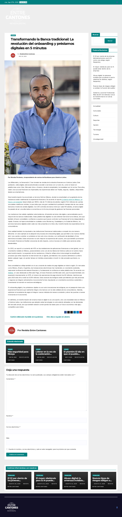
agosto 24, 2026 (71, 483)
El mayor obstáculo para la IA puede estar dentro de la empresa (103, 69)
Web (7, 438)
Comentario (10, 379)
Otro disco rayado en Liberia (58, 317)
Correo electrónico (13, 427)
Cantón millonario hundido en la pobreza (26, 317)
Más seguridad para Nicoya (18, 352)
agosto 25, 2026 (43, 483)
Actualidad (96, 106)
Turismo (96, 134)
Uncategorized (98, 139)
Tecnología (97, 130)
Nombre (9, 416)
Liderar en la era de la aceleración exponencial (46, 353)
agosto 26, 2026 (15, 483)
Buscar (96, 35)
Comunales (97, 111)
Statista (10, 273)
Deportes (96, 120)
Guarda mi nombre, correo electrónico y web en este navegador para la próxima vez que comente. (42, 449)
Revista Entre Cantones (27, 54)
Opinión (13, 35)
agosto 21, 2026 (99, 483)
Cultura (95, 115)
